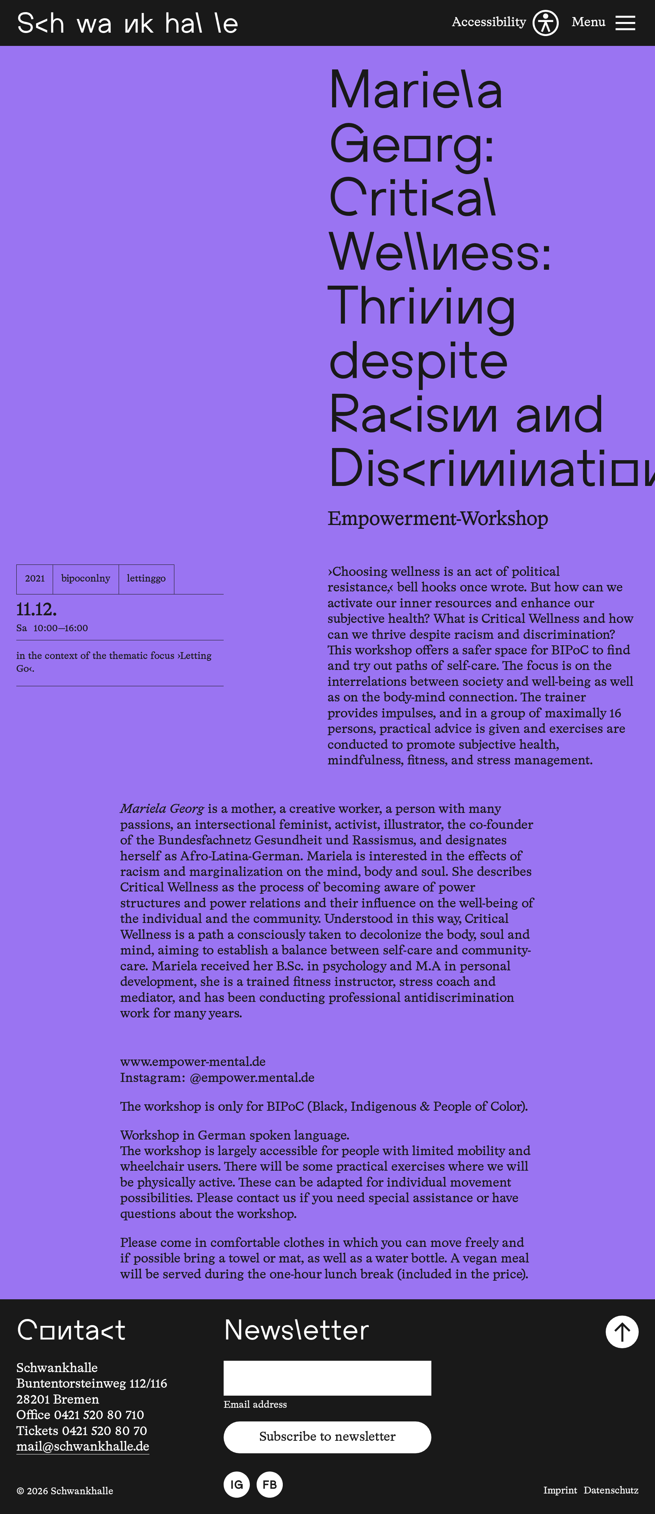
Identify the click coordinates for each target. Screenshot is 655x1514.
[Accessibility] (505, 23)
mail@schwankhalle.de (82, 1447)
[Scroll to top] (622, 1332)
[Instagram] (237, 1485)
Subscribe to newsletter (327, 1437)
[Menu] (605, 23)
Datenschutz (611, 1491)
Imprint (560, 1491)
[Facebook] (270, 1485)
